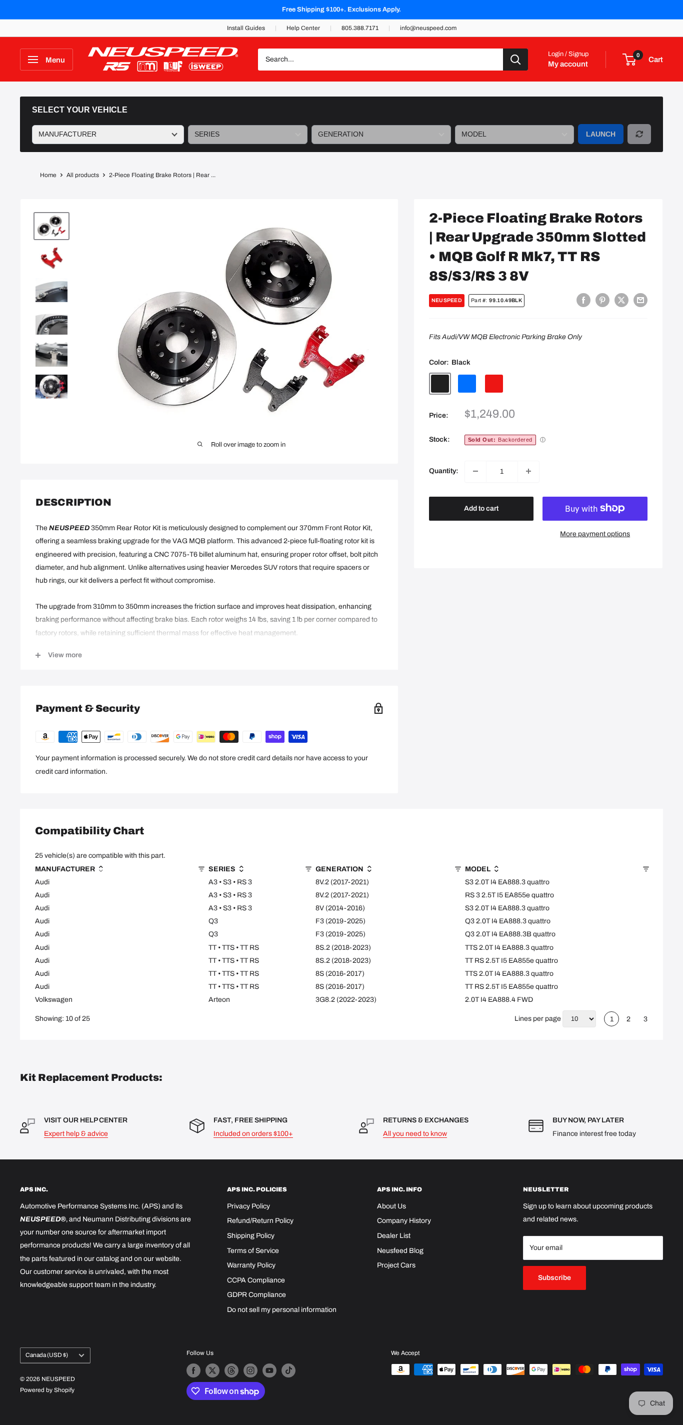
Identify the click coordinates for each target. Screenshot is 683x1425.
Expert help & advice (76, 1133)
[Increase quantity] (528, 471)
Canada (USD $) (47, 1355)
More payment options (595, 533)
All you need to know (415, 1133)
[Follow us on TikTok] (289, 1370)
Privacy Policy (248, 1206)
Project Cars (396, 1265)
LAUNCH (601, 134)
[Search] (515, 60)
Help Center (303, 28)
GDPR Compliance (256, 1294)
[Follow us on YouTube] (269, 1370)
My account (568, 64)
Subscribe (554, 1277)
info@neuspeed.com (428, 28)
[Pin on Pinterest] (603, 300)
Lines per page (537, 1018)
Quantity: (443, 471)
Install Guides (246, 28)
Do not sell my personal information (281, 1309)
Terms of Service (253, 1250)
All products (82, 175)
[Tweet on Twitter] (621, 300)
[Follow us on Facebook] (193, 1370)
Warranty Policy (251, 1265)
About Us (391, 1206)
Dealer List (393, 1235)
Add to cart (481, 508)
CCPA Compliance (256, 1280)
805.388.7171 (360, 28)
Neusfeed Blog (400, 1250)
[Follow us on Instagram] (251, 1370)
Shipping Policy (250, 1235)
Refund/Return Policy (260, 1220)
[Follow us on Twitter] (213, 1370)
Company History (404, 1220)
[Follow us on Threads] (231, 1370)
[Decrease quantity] (475, 471)
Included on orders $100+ (253, 1133)
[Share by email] (641, 300)
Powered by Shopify (47, 1389)
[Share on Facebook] (583, 300)
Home (48, 175)
